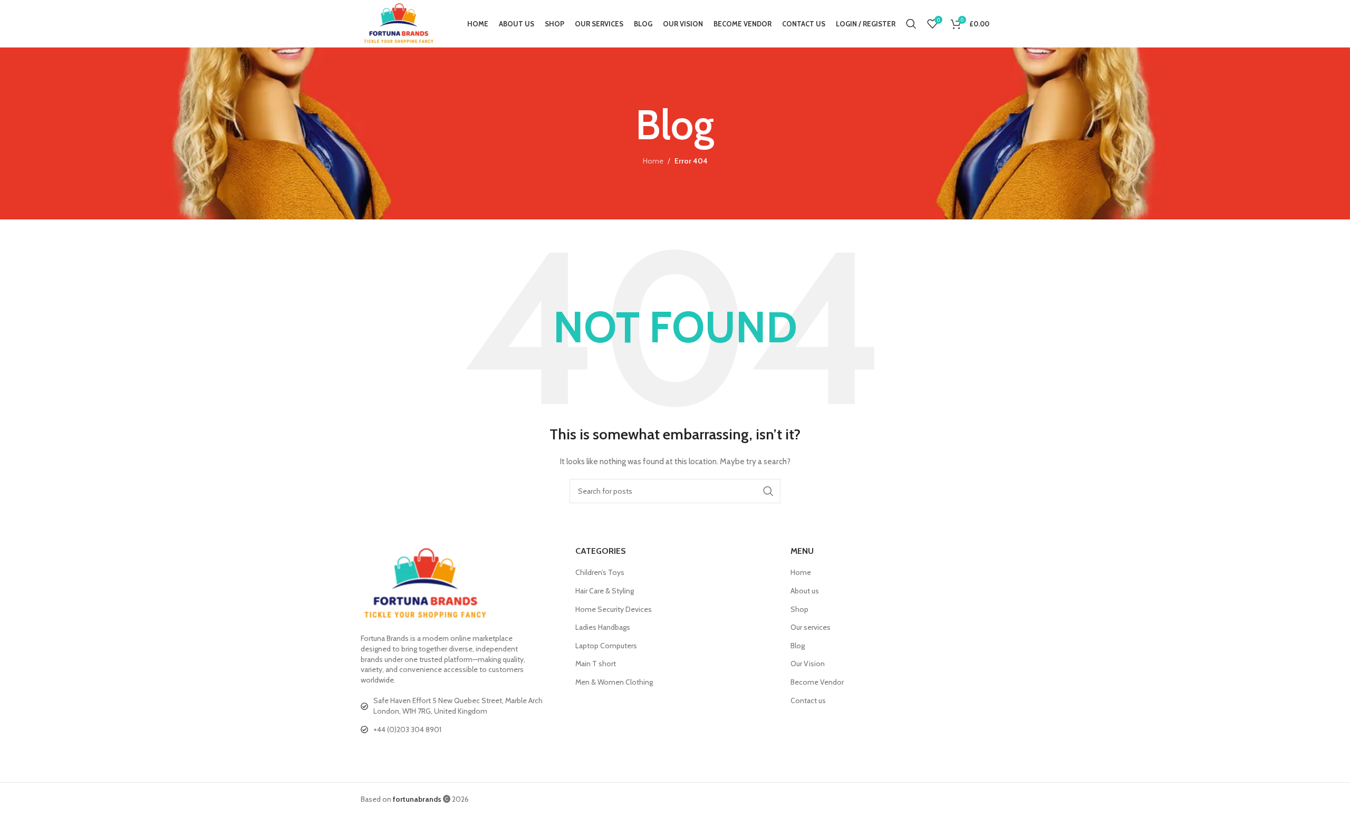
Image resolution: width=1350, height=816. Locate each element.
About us (804, 591)
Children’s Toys (599, 572)
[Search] (911, 23)
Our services (810, 627)
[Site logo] (399, 22)
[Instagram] (432, 753)
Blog (797, 645)
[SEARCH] (768, 491)
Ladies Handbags (602, 627)
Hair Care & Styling (604, 591)
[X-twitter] (390, 753)
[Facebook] (369, 753)
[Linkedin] (411, 753)
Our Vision (807, 663)
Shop (799, 609)
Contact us (808, 700)
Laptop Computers (606, 645)
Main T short (595, 663)
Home (653, 161)
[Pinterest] (453, 753)
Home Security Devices (613, 609)
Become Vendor (817, 682)
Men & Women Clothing (614, 682)
